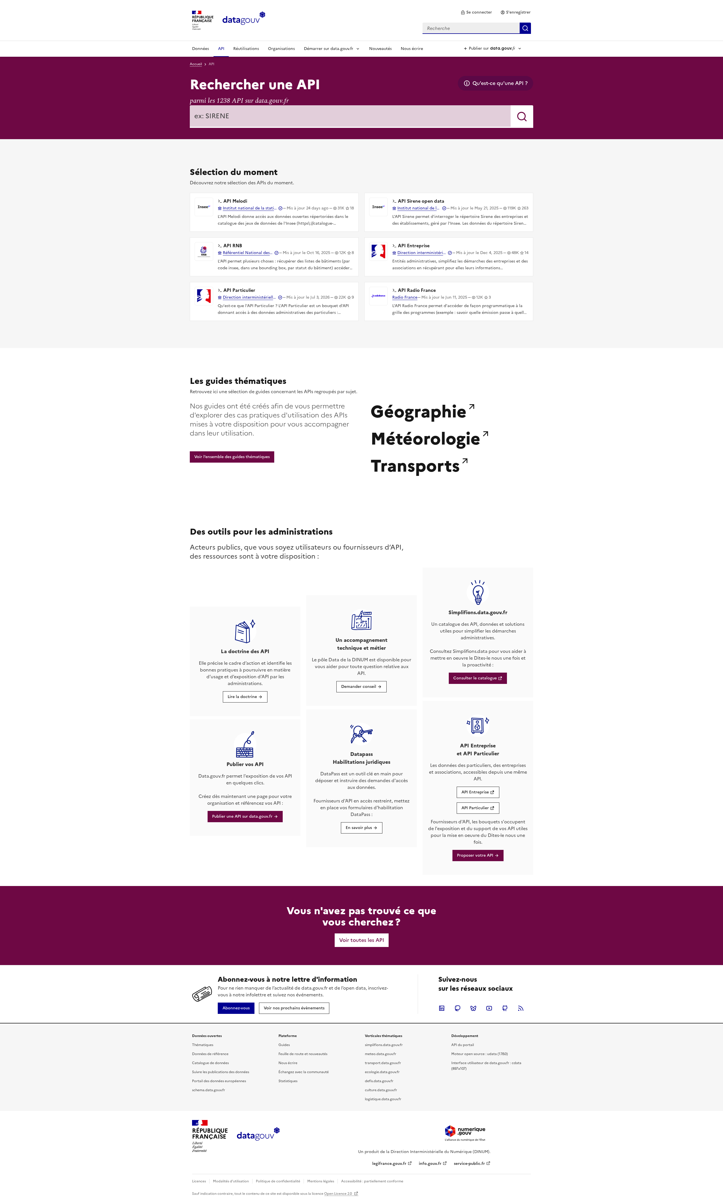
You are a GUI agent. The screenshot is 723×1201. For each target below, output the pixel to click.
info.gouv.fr (430, 1164)
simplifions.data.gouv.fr (384, 1044)
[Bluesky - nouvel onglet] (473, 1008)
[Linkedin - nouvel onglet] (441, 1008)
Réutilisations (246, 49)
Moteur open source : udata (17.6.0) (479, 1053)
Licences (199, 1181)
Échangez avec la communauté (303, 1072)
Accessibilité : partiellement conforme (372, 1181)
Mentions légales (320, 1181)
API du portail (462, 1044)
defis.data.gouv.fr (379, 1081)
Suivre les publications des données (220, 1072)
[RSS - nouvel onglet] (520, 1008)
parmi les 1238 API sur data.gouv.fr (239, 101)
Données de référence (210, 1053)
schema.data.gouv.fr (208, 1090)
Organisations (281, 49)
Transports (415, 464)
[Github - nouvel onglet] (505, 1008)
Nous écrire (412, 49)
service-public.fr (469, 1164)
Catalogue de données (210, 1063)
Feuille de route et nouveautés (302, 1053)
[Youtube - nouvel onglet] (489, 1008)
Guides (284, 1044)
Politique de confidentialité (278, 1181)
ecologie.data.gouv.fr (382, 1072)
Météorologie (425, 437)
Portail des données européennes (219, 1081)
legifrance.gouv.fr (389, 1164)
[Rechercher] (522, 116)
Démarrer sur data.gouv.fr (328, 49)
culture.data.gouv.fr (381, 1090)
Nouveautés (380, 49)
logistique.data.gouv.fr (383, 1099)
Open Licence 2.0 (338, 1193)
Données (200, 49)
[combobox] (477, 28)
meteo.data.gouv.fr (380, 1053)
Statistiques (287, 1081)
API (221, 49)
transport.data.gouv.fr (383, 1063)
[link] (476, 12)
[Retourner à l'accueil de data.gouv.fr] (244, 19)
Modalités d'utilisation (231, 1181)
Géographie (419, 410)
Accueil (196, 64)
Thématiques (202, 1044)
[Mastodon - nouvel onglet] (457, 1008)
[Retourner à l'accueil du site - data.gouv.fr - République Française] (258, 1136)
